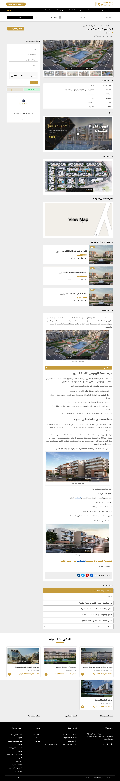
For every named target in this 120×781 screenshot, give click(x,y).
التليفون (13, 89)
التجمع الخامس (106, 703)
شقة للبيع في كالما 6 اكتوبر (76, 293)
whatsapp (31, 89)
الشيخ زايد (58, 252)
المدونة (55, 10)
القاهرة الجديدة (69, 670)
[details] (82, 674)
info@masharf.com (68, 737)
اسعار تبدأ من (102, 673)
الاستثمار (77, 497)
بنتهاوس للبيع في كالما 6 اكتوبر (75, 251)
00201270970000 (15, 4)
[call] (3, 769)
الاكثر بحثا (72, 10)
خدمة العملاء (36, 734)
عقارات (89, 10)
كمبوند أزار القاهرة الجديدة (66, 667)
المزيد (23, 118)
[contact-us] (3, 778)
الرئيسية (110, 10)
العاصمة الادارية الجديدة (102, 670)
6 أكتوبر (108, 32)
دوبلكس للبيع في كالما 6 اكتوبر (75, 272)
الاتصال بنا (81, 561)
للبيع (92, 247)
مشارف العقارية (89, 777)
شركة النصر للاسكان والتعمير (23, 113)
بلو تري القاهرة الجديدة (103, 699)
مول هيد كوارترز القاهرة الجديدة (27, 667)
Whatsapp (71, 741)
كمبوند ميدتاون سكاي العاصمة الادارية (97, 667)
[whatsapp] (3, 773)
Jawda (17, 777)
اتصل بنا (47, 10)
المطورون (63, 10)
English (9, 10)
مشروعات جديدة (100, 10)
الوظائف (37, 737)
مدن (81, 10)
